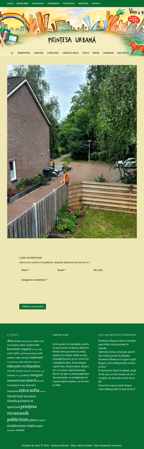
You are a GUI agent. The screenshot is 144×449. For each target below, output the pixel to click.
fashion (11, 375)
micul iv (43, 391)
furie (17, 376)
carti (16, 353)
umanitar (11, 430)
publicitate (18, 419)
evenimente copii (38, 371)
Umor (96, 53)
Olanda (12, 401)
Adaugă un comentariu (34, 280)
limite (22, 385)
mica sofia (29, 390)
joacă (31, 380)
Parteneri (83, 3)
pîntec (33, 420)
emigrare (27, 371)
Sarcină (38, 53)
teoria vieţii (26, 426)
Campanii (108, 53)
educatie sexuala (15, 371)
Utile (85, 53)
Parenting (24, 53)
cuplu (20, 362)
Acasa (10, 3)
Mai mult (123, 53)
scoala (12, 426)
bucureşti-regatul (19, 349)
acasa (17, 341)
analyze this (32, 345)
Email (62, 270)
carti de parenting (28, 353)
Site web (98, 270)
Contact (96, 3)
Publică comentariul (32, 306)
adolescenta (26, 341)
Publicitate (69, 3)
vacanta (19, 430)
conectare (36, 357)
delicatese (28, 362)
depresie (36, 362)
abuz (10, 341)
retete (42, 420)
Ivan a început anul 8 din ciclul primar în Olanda (117, 344)
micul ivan (15, 396)
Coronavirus (12, 362)
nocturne (30, 396)
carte (10, 353)
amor (23, 345)
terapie (39, 426)
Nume (25, 270)
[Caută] (12, 53)
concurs (25, 357)
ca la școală (37, 349)
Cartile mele (70, 53)
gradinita (25, 375)
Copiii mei (53, 53)
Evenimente (53, 3)
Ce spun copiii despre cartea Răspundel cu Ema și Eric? (117, 363)
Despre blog (38, 3)
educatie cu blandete (23, 366)
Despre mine (22, 3)
